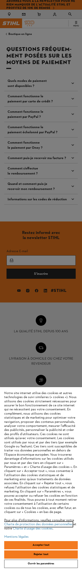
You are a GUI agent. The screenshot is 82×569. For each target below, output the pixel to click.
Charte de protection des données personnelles (38, 524)
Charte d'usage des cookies (33, 528)
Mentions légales (16, 537)
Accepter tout (41, 545)
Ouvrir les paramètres (41, 564)
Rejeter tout (41, 554)
